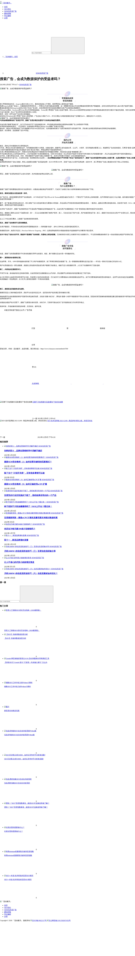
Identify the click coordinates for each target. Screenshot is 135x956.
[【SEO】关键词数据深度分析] (16, 634)
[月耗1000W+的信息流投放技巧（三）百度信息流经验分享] (26, 546)
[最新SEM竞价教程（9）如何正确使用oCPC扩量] (23, 480)
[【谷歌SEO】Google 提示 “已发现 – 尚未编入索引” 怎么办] (26, 658)
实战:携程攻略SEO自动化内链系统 (17, 783)
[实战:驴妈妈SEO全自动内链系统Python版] (20, 731)
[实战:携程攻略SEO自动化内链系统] (18, 779)
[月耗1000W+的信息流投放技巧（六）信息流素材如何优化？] (27, 569)
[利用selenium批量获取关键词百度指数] (19, 851)
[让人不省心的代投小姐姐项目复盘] (18, 558)
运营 (6, 18)
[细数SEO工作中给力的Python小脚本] (18, 683)
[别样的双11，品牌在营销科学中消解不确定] (21, 446)
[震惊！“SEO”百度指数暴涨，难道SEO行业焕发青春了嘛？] (26, 803)
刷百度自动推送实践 (11, 711)
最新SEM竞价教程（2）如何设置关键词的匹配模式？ (28, 462)
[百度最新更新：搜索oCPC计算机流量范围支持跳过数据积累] (27, 513)
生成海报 (35, 383)
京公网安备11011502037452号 (60, 920)
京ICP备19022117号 (39, 920)
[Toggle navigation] (1, 1)
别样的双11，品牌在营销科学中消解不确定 (23, 451)
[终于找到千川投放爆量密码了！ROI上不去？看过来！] (25, 502)
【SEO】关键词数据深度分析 (15, 638)
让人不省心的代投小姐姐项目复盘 (19, 562)
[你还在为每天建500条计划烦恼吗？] (18, 524)
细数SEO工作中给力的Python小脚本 (17, 686)
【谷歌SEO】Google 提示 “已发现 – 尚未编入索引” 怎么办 (25, 662)
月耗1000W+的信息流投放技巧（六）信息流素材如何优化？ (31, 573)
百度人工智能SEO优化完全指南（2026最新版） (22, 630)
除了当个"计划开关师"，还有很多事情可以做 (24, 473)
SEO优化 (7, 9)
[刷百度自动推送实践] (6, 707)
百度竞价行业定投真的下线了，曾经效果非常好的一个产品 (30, 495)
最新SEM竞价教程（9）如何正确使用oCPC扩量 (25, 484)
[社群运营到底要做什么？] (14, 827)
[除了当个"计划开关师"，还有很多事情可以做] (22, 468)
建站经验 (7, 13)
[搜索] (67, 45)
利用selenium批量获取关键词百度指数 (18, 855)
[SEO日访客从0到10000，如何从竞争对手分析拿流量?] (24, 755)
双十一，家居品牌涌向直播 (16, 540)
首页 (6, 7)
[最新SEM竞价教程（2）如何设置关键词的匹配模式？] (25, 457)
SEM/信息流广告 (10, 11)
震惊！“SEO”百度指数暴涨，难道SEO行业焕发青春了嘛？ (26, 807)
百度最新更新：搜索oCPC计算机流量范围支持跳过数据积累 (31, 518)
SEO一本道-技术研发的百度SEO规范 (18, 879)
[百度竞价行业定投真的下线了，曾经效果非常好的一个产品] (27, 491)
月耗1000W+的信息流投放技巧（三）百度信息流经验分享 (30, 551)
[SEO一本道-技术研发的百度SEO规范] (18, 876)
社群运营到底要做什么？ (13, 831)
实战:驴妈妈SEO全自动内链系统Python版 (19, 735)
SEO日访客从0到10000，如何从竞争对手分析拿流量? (24, 759)
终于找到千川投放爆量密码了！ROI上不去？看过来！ (28, 506)
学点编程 (7, 16)
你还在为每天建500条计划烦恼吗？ (19, 529)
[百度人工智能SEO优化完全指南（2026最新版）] (22, 610)
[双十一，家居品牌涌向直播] (15, 535)
